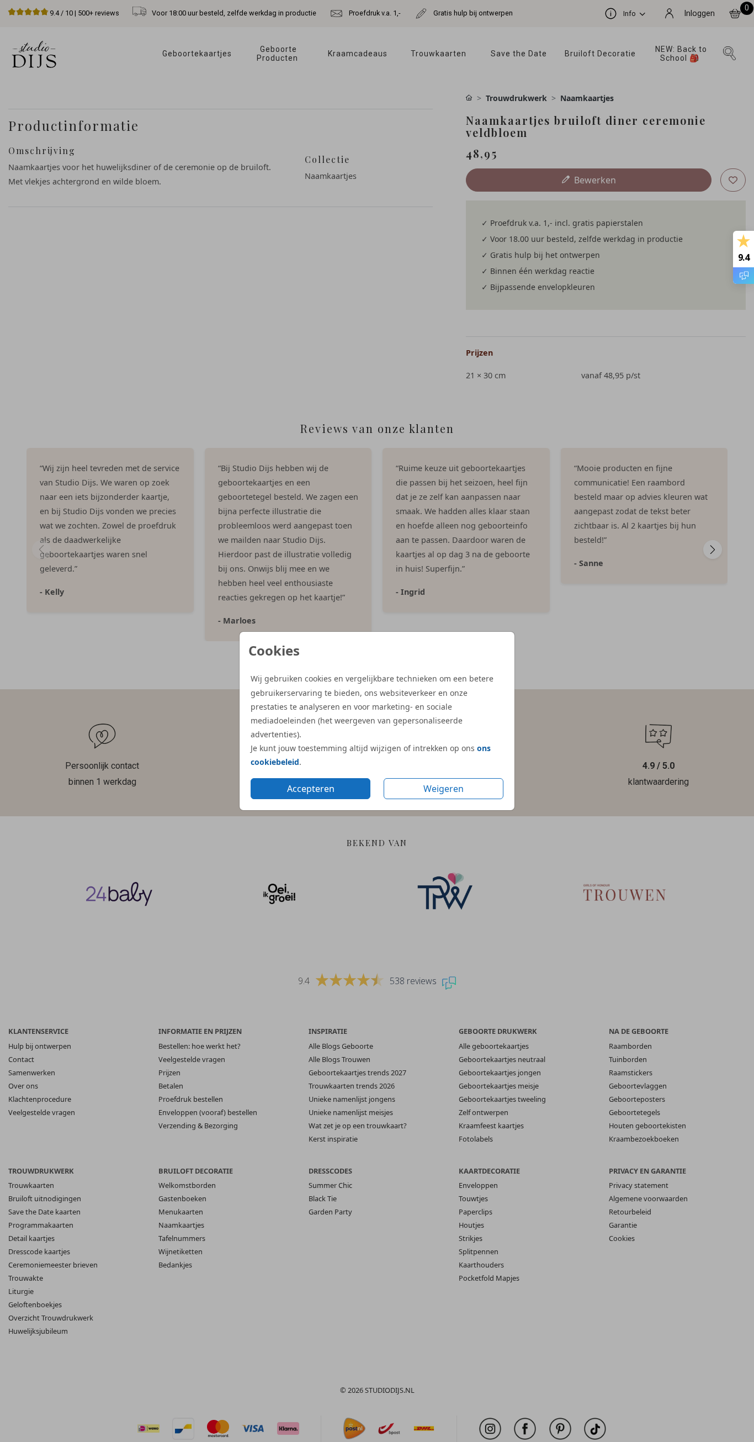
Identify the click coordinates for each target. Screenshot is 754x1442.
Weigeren (443, 789)
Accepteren (310, 789)
